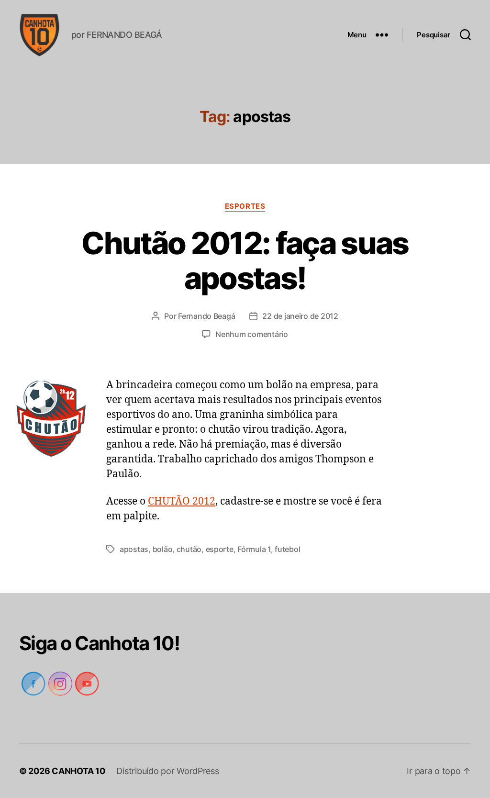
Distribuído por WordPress (168, 771)
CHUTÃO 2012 (181, 501)
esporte (218, 549)
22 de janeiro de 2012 (300, 316)
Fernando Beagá (205, 316)
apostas (133, 549)
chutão (188, 549)
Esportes (244, 206)
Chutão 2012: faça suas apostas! (245, 260)
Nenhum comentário (251, 334)
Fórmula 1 (252, 549)
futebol (285, 549)
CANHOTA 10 (79, 771)
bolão (162, 549)
